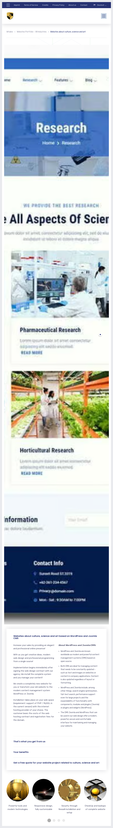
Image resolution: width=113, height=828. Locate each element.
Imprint (17, 5)
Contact (83, 5)
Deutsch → (102, 5)
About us (72, 5)
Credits (45, 5)
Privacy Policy (58, 5)
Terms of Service (31, 5)
